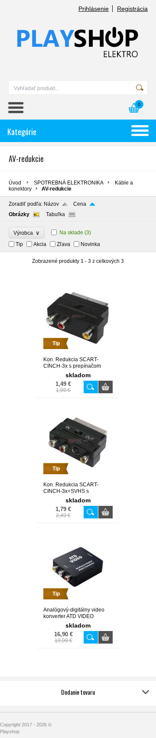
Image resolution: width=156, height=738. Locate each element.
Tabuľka (55, 214)
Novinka (90, 244)
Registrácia (132, 8)
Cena (79, 204)
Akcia (39, 244)
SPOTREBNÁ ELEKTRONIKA (69, 183)
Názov (51, 204)
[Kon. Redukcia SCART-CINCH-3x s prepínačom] (78, 353)
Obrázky (19, 214)
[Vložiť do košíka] (105, 387)
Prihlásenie (93, 8)
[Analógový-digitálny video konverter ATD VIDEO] (78, 603)
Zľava (63, 244)
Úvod (15, 183)
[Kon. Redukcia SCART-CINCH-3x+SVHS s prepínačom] (78, 478)
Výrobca (26, 233)
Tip (19, 244)
